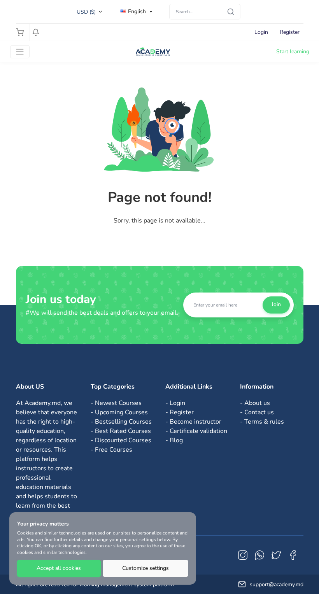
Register (290, 32)
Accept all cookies (59, 568)
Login (261, 32)
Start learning (292, 51)
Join (276, 304)
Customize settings (145, 568)
